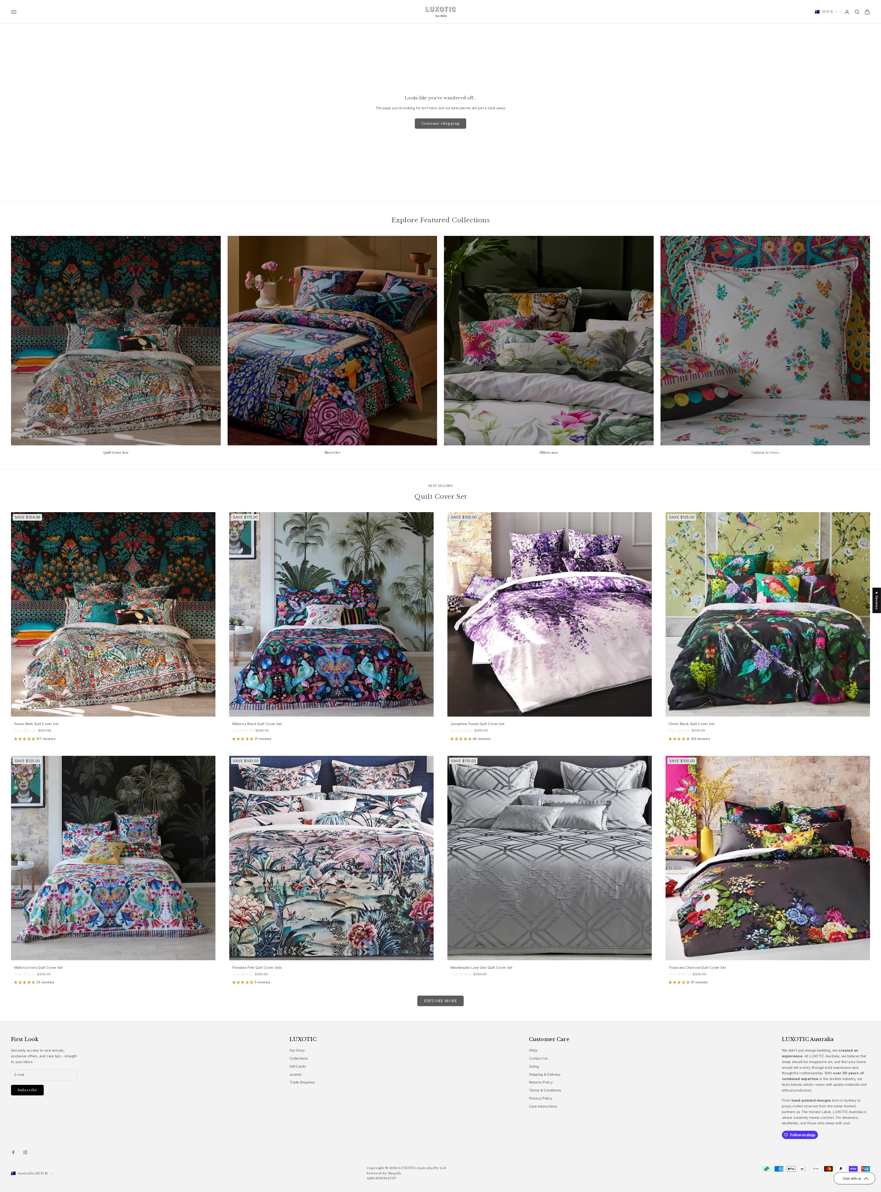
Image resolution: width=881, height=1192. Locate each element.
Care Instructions (543, 1106)
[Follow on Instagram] (25, 1152)
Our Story (297, 1050)
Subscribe (27, 1090)
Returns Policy (541, 1082)
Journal (295, 1074)
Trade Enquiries (302, 1082)
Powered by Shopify (384, 1173)
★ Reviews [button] (877, 600)
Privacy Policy (540, 1098)
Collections (299, 1058)
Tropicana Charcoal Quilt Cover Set (697, 967)
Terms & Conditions (545, 1090)
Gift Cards (298, 1066)
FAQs (533, 1050)
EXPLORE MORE (440, 1001)
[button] (25, 739)
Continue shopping (440, 123)
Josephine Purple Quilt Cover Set (477, 724)
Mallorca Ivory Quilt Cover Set (38, 967)
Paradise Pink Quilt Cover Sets (257, 967)
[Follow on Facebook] (13, 1152)
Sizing (534, 1066)
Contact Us (538, 1058)
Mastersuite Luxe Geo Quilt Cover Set (481, 967)
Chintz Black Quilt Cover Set (691, 724)
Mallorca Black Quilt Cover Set (257, 724)
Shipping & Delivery (545, 1074)
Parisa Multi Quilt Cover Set (36, 724)
